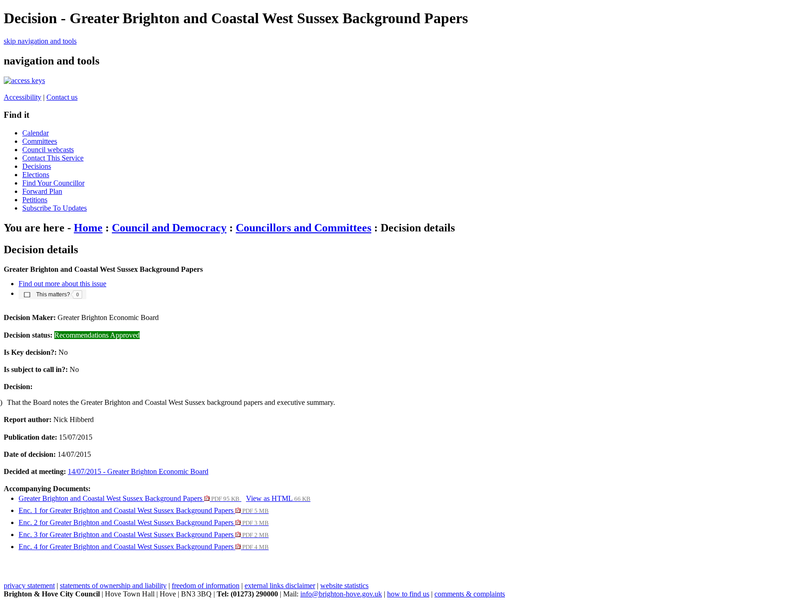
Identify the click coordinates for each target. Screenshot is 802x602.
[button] (52, 294)
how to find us (408, 594)
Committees (39, 141)
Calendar (35, 133)
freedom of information (205, 585)
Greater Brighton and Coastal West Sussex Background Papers (129, 498)
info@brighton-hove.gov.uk (341, 594)
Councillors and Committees (303, 228)
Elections (35, 175)
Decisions (36, 166)
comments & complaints (469, 594)
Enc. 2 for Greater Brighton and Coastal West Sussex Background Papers (144, 522)
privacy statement (29, 585)
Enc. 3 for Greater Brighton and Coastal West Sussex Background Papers (144, 534)
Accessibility (22, 97)
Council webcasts (48, 150)
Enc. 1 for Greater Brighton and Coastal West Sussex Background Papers (144, 510)
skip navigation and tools (40, 41)
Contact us (62, 97)
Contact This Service (53, 158)
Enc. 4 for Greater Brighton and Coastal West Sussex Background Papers (144, 547)
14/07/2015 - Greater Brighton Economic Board (138, 471)
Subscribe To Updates (54, 208)
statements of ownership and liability (113, 585)
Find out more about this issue (62, 284)
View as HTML (278, 498)
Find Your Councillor (53, 183)
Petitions (34, 200)
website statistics (344, 585)
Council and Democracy (169, 228)
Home (88, 228)
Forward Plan (42, 191)
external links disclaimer (280, 585)
